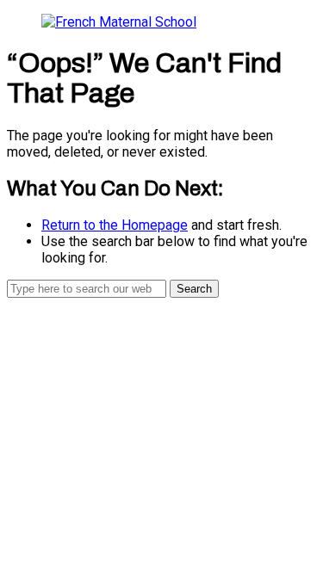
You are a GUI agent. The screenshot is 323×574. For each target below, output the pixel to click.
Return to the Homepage (114, 225)
